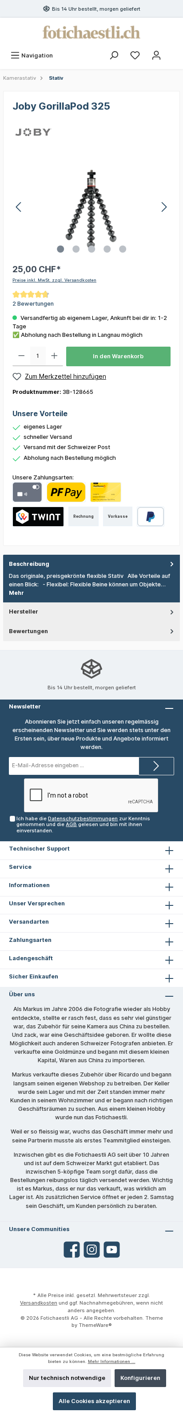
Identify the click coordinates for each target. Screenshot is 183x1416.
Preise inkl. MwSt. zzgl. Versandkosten (54, 280)
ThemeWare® (95, 1325)
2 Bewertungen (33, 303)
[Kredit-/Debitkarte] (27, 492)
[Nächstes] (164, 206)
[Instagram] (92, 1250)
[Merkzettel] (135, 55)
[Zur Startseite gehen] (91, 32)
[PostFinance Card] (105, 492)
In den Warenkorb (118, 356)
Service (20, 867)
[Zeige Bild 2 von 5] (76, 249)
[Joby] (33, 131)
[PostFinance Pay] (66, 492)
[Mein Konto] (156, 55)
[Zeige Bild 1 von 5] (60, 249)
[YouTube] (112, 1250)
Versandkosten (38, 1303)
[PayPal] (151, 517)
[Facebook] (72, 1250)
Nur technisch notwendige (67, 1378)
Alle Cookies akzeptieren (94, 1401)
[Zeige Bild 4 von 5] (107, 249)
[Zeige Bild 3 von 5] (91, 249)
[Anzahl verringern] (21, 356)
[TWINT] (38, 517)
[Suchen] (113, 55)
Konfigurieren (140, 1378)
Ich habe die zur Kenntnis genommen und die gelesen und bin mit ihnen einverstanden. (83, 824)
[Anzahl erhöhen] (54, 356)
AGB (71, 824)
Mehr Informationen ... (111, 1361)
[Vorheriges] (19, 206)
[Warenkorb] (173, 51)
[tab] (91, 578)
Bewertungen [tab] (28, 631)
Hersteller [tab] (23, 611)
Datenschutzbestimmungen (83, 818)
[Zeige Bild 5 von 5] (122, 249)
